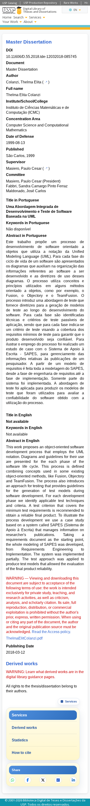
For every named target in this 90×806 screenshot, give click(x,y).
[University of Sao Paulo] (8, 10)
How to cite (21, 753)
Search (18, 17)
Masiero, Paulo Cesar (24, 168)
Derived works (24, 728)
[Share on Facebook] (27, 780)
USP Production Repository (40, 2)
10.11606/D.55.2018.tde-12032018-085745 (41, 57)
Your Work (10, 22)
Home (7, 17)
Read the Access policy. (51, 632)
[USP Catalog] (45, 81)
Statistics (20, 740)
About (28, 22)
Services (35, 17)
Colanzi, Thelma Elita (23, 82)
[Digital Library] (19, 10)
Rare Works (71, 2)
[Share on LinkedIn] (73, 780)
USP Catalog (9, 3)
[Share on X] (42, 780)
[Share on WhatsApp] (12, 780)
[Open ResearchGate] (58, 780)
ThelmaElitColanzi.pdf (24, 638)
